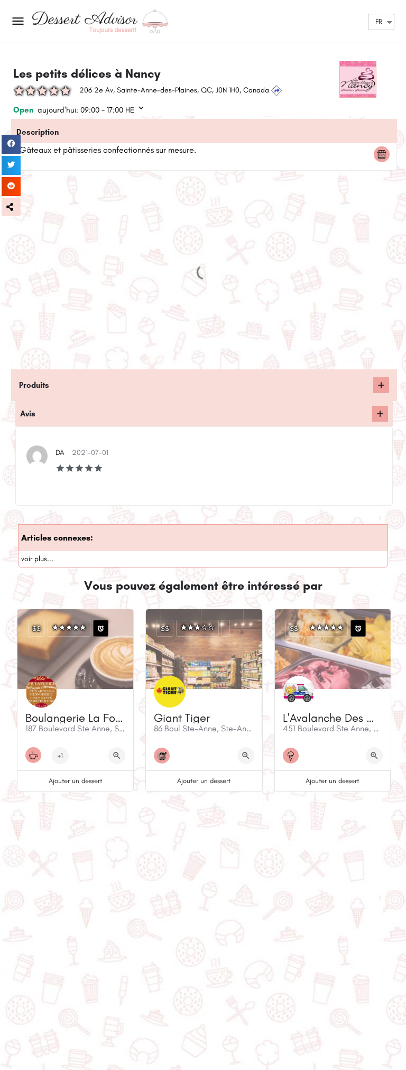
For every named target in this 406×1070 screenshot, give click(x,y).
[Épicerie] (164, 756)
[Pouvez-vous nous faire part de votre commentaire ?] (380, 414)
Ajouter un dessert (75, 781)
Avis (27, 413)
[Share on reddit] (11, 186)
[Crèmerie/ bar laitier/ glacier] (293, 756)
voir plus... (37, 558)
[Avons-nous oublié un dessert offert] (381, 385)
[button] (11, 207)
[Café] (36, 755)
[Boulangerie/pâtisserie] (384, 154)
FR (378, 21)
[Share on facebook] (11, 144)
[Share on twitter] (11, 165)
